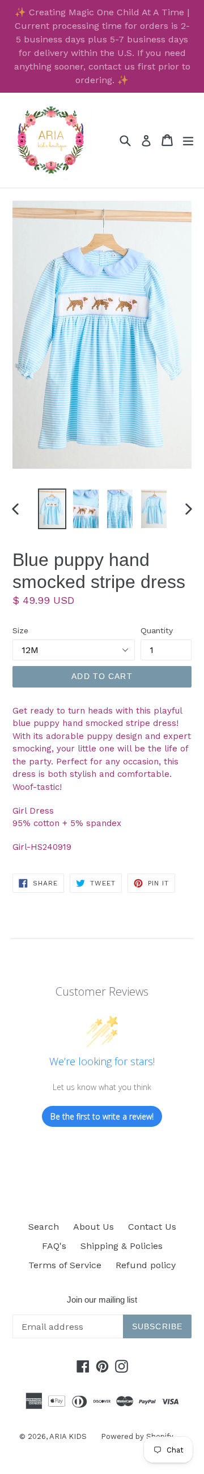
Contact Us (152, 1226)
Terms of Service (64, 1265)
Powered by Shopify (137, 1436)
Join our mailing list (102, 1299)
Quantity (157, 630)
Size (20, 630)
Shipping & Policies (121, 1245)
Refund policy (146, 1265)
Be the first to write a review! (102, 1116)
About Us (93, 1226)
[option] (52, 509)
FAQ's (54, 1245)
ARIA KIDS (68, 1436)
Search (43, 1226)
